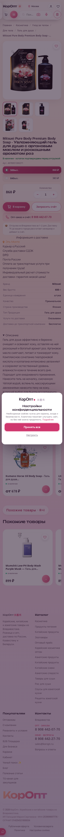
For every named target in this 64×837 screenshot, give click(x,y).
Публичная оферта (19, 826)
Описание (12, 335)
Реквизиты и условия (15, 730)
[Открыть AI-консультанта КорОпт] (3, 831)
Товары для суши (45, 678)
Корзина (7, 751)
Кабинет (7, 757)
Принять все (32, 427)
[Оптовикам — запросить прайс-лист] (57, 14)
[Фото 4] (10, 125)
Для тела (8, 30)
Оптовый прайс (44, 642)
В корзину (19, 206)
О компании (9, 725)
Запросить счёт (46, 206)
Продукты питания (45, 626)
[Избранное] (58, 6)
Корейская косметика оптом (47, 649)
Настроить (32, 435)
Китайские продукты (47, 631)
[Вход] (51, 6)
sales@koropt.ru (44, 744)
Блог (5, 768)
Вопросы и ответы (45, 749)
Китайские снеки (44, 667)
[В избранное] (56, 46)
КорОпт (10, 6)
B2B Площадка (11, 741)
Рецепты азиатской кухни (46, 700)
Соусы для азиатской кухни (47, 690)
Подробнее (48, 419)
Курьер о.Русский (14, 246)
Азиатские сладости (47, 673)
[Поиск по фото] (38, 14)
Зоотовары (41, 637)
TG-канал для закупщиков (10, 780)
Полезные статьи (13, 773)
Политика (19, 830)
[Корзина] (6, 14)
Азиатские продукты (47, 657)
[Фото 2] (26, 109)
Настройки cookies (40, 830)
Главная (7, 25)
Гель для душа (25, 30)
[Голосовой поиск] (46, 14)
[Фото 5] (26, 125)
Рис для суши (43, 683)
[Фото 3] (42, 109)
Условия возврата (43, 826)
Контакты (8, 735)
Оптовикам (9, 719)
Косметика (22, 25)
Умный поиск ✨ (12, 762)
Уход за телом (40, 25)
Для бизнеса (10, 746)
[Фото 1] (10, 109)
